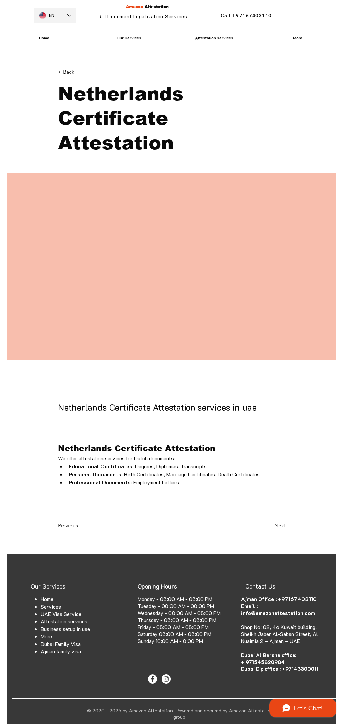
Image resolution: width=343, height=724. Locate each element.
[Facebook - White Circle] (152, 679)
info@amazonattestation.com (278, 612)
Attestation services (64, 621)
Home (47, 598)
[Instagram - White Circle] (166, 679)
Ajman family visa (61, 651)
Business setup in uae (65, 628)
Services (51, 606)
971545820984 (265, 662)
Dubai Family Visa (61, 643)
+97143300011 (300, 668)
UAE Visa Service (61, 613)
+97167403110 (297, 598)
